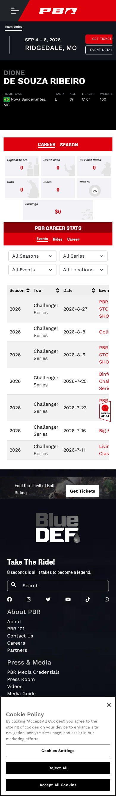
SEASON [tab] (69, 144)
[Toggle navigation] (15, 10)
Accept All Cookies (58, 785)
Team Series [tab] (13, 26)
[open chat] (106, 411)
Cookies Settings (57, 750)
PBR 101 (15, 629)
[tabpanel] (58, 189)
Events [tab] (42, 238)
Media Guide (21, 693)
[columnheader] (19, 290)
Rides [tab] (57, 239)
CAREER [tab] (46, 144)
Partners (17, 650)
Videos (14, 686)
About (14, 621)
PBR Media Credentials (33, 672)
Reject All (58, 768)
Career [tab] (73, 239)
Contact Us (20, 636)
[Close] (108, 705)
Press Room (21, 679)
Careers (16, 643)
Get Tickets (82, 491)
